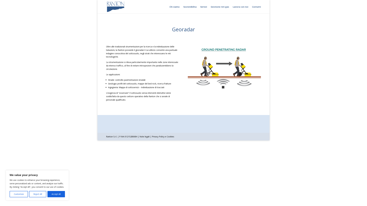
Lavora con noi (240, 7)
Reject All (37, 194)
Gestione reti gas (220, 7)
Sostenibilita (190, 7)
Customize (19, 194)
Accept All (56, 194)
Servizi (203, 7)
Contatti (256, 7)
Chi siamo (174, 7)
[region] (37, 185)
